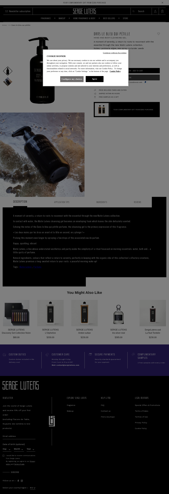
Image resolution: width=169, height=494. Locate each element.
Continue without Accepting (115, 53)
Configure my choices (72, 79)
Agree (94, 79)
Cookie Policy (115, 71)
